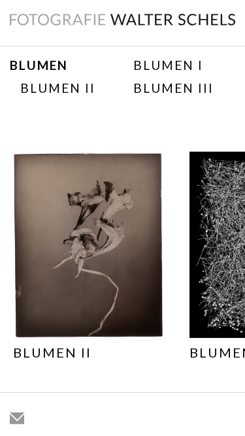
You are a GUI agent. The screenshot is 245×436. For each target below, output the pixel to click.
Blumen (39, 65)
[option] (88, 258)
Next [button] (225, 273)
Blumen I (168, 65)
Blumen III (173, 87)
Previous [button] (19, 273)
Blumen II (57, 87)
